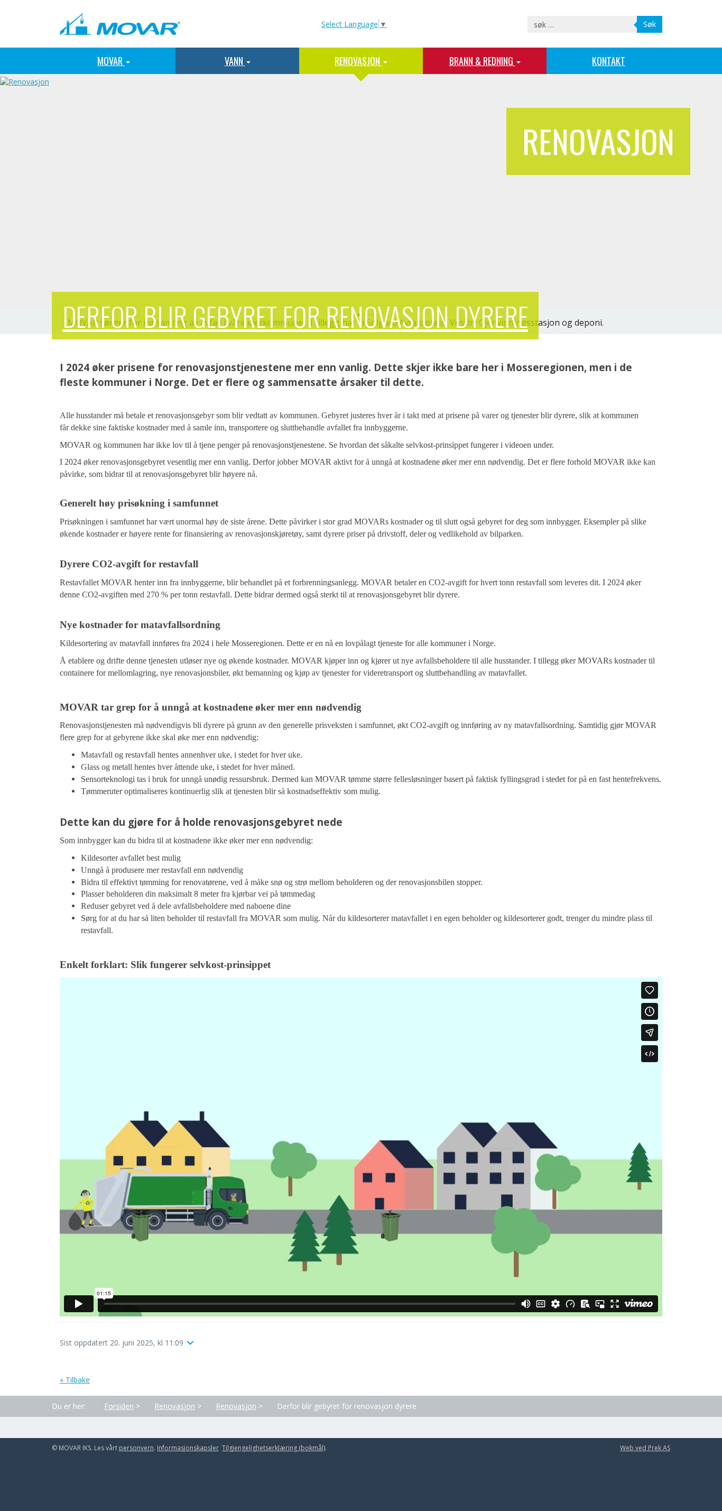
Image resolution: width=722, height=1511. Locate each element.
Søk (649, 24)
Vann (235, 61)
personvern (136, 1447)
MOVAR (111, 61)
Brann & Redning (482, 61)
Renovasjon (358, 61)
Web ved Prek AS (645, 1447)
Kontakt (608, 61)
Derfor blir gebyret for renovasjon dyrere (295, 315)
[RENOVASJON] (24, 81)
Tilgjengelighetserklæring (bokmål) (273, 1447)
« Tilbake (75, 1380)
